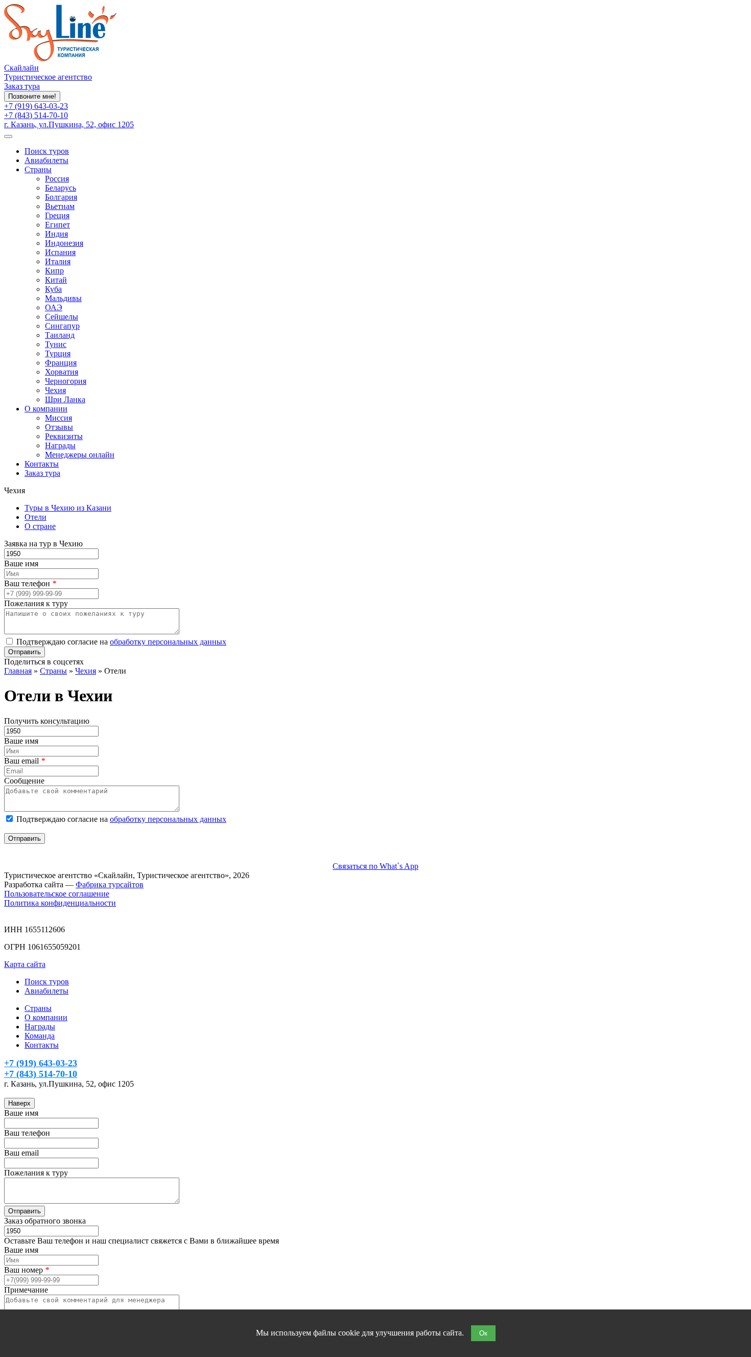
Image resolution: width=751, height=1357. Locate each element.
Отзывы (59, 427)
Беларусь (60, 187)
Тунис (55, 344)
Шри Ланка (65, 399)
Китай (56, 279)
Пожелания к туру (36, 603)
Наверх (19, 1103)
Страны (38, 169)
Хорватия (61, 371)
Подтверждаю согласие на (121, 641)
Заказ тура (22, 86)
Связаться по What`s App (375, 866)
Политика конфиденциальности (60, 903)
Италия (58, 261)
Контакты (42, 463)
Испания (60, 252)
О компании (46, 408)
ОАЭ (53, 307)
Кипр (54, 270)
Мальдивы (63, 298)
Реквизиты (64, 436)
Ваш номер (26, 1270)
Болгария (61, 197)
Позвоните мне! (32, 96)
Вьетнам (60, 206)
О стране (40, 526)
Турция (58, 353)
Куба (53, 289)
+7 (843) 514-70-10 (36, 115)
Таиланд (60, 335)
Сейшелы (61, 316)
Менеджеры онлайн (79, 454)
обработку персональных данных (168, 641)
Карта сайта (24, 964)
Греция (57, 215)
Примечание (26, 1289)
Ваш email (24, 760)
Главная (18, 670)
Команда (40, 1035)
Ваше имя (21, 563)
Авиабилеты (46, 160)
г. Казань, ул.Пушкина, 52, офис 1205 (69, 124)
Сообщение (24, 780)
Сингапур (62, 325)
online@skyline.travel (39, 1093)
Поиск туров (47, 151)
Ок (483, 1333)
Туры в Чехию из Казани (68, 507)
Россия (57, 178)
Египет (57, 224)
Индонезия (64, 243)
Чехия (55, 390)
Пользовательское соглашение (56, 893)
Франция (61, 362)
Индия (56, 233)
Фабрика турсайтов (110, 884)
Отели (35, 517)
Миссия (58, 417)
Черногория (65, 381)
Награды (60, 445)
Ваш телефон (30, 583)
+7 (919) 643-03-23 (36, 106)
